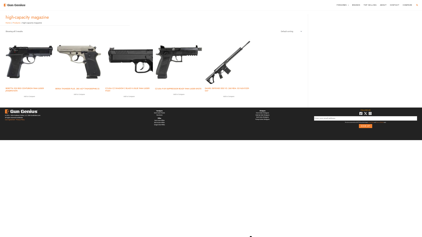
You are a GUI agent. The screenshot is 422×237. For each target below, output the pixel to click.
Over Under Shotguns (262, 113)
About (383, 5)
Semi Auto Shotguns (262, 117)
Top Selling (370, 5)
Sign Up (365, 126)
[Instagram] (370, 113)
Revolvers (159, 115)
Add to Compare (29, 96)
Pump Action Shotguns (262, 119)
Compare (407, 5)
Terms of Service (379, 122)
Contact (394, 5)
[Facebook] (361, 113)
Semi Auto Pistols (159, 113)
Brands (356, 5)
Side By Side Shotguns (262, 115)
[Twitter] (365, 113)
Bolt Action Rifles (159, 122)
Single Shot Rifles (159, 125)
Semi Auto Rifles (159, 120)
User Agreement (10, 119)
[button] (348, 5)
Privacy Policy (20, 119)
